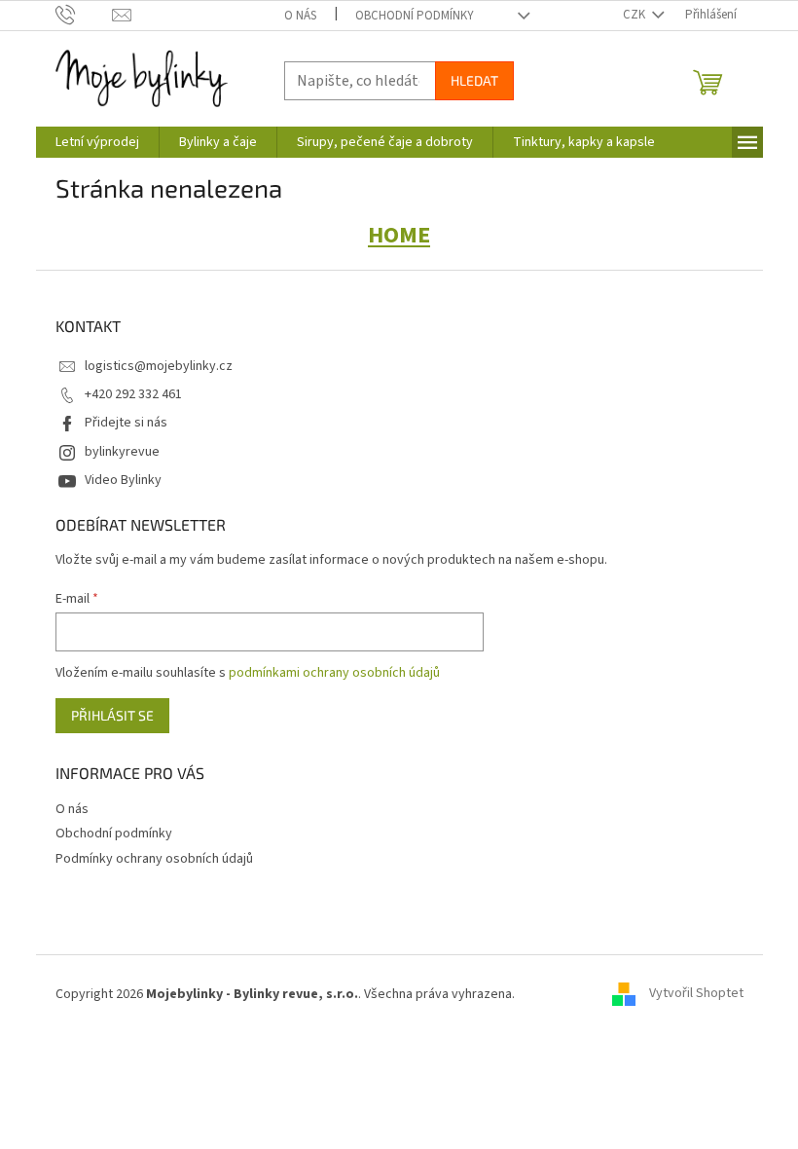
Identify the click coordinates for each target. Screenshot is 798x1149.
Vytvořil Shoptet (696, 994)
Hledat (474, 80)
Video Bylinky (123, 480)
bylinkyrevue (122, 452)
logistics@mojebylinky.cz (159, 366)
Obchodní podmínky (414, 15)
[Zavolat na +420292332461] (84, 14)
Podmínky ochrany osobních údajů (154, 859)
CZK (635, 14)
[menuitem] (97, 142)
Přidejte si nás (126, 422)
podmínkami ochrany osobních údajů (334, 673)
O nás (300, 15)
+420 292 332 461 (133, 394)
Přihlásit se (112, 715)
